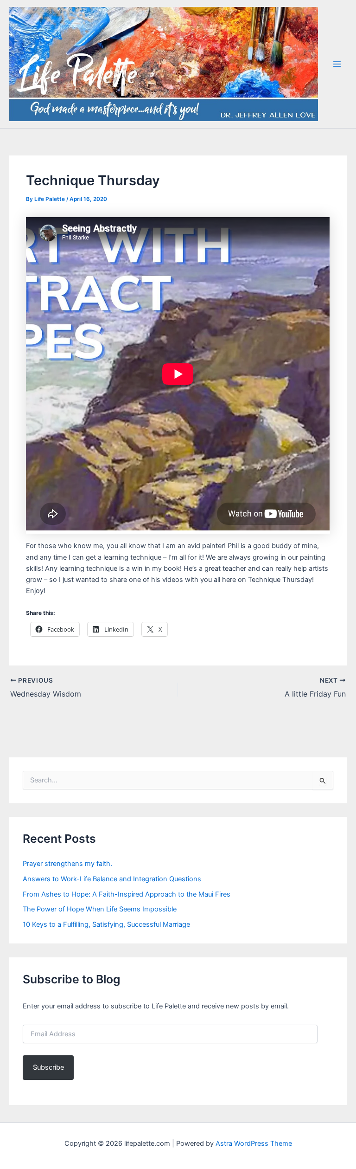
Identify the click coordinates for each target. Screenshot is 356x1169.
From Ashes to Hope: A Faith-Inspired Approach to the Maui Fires (126, 894)
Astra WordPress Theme (254, 1143)
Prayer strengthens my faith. (67, 863)
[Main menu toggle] (337, 64)
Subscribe (48, 1067)
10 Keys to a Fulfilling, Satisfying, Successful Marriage (106, 924)
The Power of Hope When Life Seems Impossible (100, 909)
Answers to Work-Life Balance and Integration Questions (112, 879)
